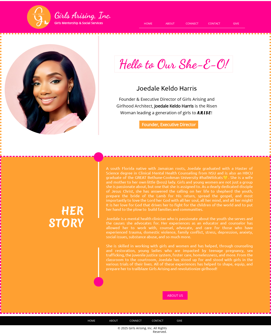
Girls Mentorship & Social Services (78, 23)
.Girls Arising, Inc (82, 15)
